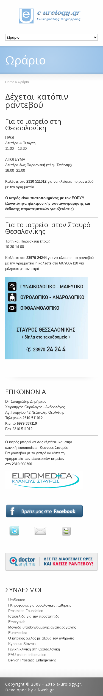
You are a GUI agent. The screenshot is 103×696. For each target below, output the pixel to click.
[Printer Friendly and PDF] (69, 536)
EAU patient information (27, 655)
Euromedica (17, 633)
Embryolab (16, 622)
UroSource (16, 600)
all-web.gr (44, 689)
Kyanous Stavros (22, 644)
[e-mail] (47, 536)
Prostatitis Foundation (25, 611)
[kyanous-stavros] (44, 489)
